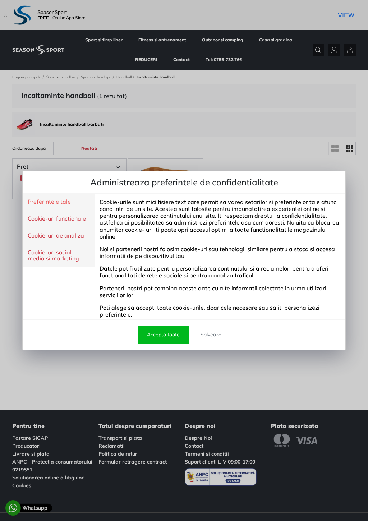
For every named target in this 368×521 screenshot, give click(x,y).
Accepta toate (163, 334)
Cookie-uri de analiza (56, 235)
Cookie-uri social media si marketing (53, 255)
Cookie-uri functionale (57, 219)
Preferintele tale (49, 202)
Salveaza (211, 334)
